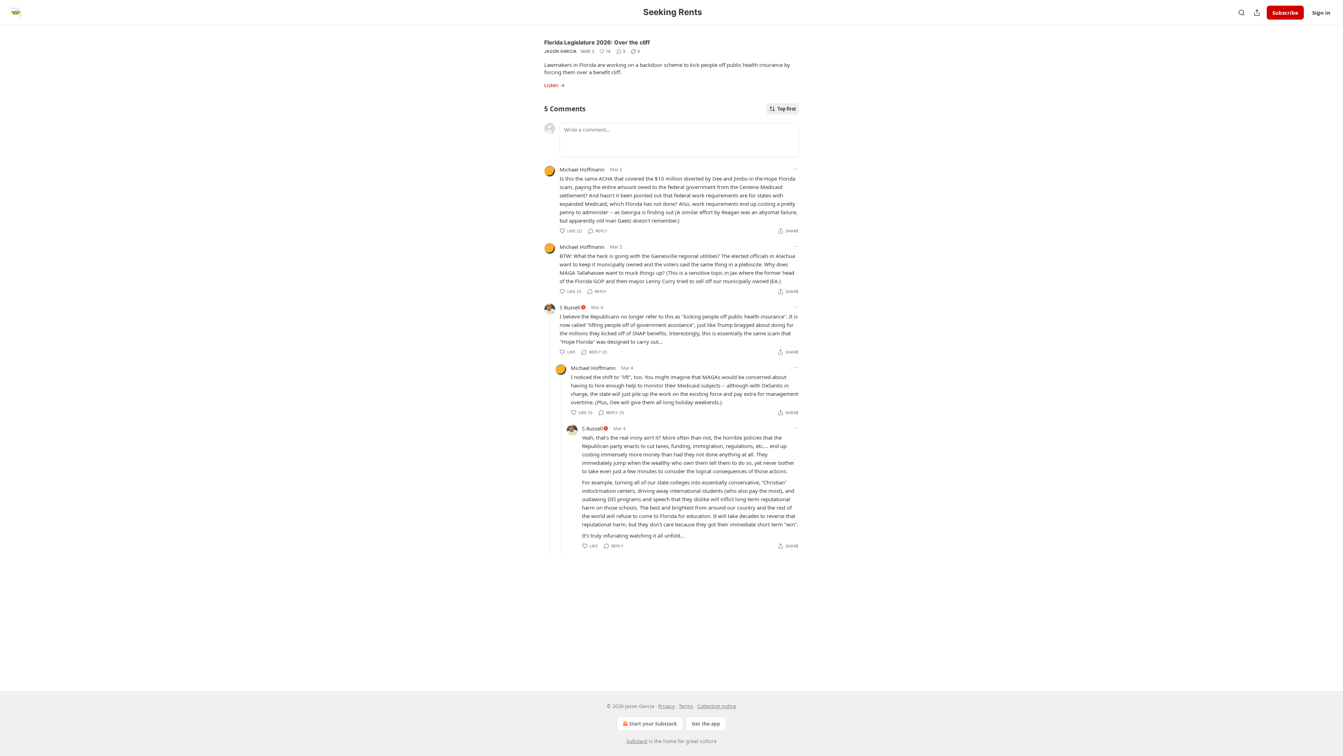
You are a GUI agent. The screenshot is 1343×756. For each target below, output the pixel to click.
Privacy (666, 706)
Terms (686, 706)
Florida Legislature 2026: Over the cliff (597, 42)
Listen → (554, 85)
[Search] (1242, 13)
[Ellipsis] (795, 169)
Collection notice (716, 706)
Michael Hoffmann (582, 169)
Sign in (1321, 12)
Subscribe (1285, 12)
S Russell (570, 307)
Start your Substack (653, 723)
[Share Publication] (1257, 13)
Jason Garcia (560, 51)
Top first (786, 109)
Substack (636, 741)
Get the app (706, 723)
